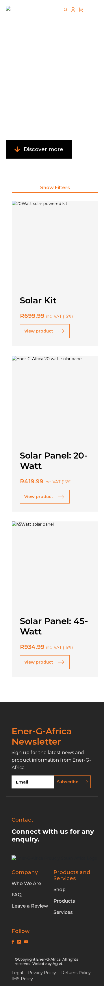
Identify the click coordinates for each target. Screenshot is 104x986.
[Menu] (92, 10)
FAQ (17, 894)
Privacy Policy (42, 972)
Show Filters (55, 187)
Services (63, 912)
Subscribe (67, 781)
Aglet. (58, 963)
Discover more (43, 149)
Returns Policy (76, 972)
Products (64, 901)
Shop (59, 889)
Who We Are (26, 883)
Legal (17, 972)
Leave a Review (30, 906)
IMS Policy (22, 978)
